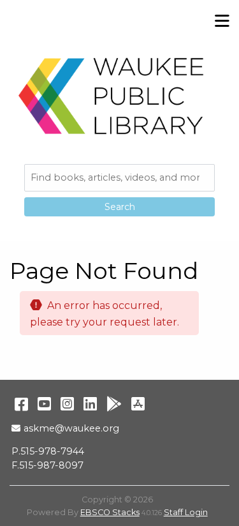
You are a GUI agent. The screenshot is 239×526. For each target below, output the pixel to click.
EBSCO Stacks (110, 512)
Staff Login (186, 512)
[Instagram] (67, 404)
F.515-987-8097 (47, 465)
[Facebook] (21, 404)
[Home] (112, 96)
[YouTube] (44, 404)
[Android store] (114, 404)
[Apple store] (138, 404)
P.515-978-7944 (47, 451)
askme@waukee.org (71, 428)
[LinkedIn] (90, 404)
